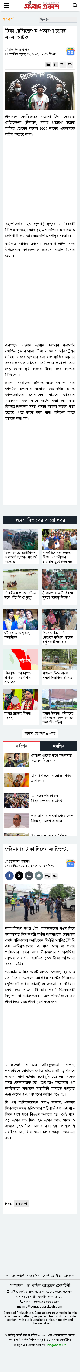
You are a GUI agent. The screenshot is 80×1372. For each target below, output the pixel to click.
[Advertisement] (40, 179)
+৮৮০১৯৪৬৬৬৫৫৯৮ (45, 1301)
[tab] (21, 746)
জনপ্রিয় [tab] (58, 746)
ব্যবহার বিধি (33, 1276)
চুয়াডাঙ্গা (21, 1204)
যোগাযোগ (69, 1276)
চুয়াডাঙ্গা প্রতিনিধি (19, 861)
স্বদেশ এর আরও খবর (40, 733)
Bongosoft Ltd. (56, 1345)
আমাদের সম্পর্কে (15, 1276)
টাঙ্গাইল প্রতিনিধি (19, 50)
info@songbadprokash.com (42, 1307)
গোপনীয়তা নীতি (52, 1276)
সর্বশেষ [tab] (21, 746)
